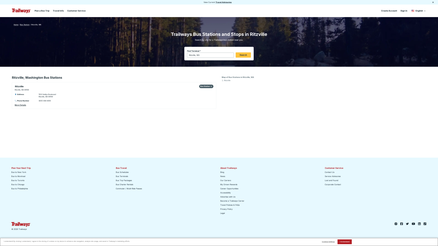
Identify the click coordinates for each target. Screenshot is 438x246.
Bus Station (24, 25)
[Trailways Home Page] (21, 11)
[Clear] (231, 55)
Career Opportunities (229, 188)
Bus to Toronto (18, 180)
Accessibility (225, 193)
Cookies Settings (328, 242)
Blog (222, 172)
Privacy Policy (226, 209)
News (222, 176)
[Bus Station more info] (211, 86)
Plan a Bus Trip (42, 11)
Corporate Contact (333, 184)
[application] (114, 95)
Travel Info (58, 11)
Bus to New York (18, 172)
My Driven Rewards (228, 184)
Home (16, 25)
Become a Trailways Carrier (232, 201)
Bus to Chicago (17, 184)
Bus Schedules (122, 172)
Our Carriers (225, 180)
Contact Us (329, 172)
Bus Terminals (122, 176)
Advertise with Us (227, 197)
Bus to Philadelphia (19, 188)
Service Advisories (333, 176)
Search (243, 55)
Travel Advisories (224, 2)
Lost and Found (331, 180)
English (418, 11)
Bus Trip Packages (124, 180)
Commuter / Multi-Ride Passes (129, 188)
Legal (222, 213)
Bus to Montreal (18, 176)
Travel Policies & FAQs (230, 205)
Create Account (389, 11)
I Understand (345, 242)
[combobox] (210, 55)
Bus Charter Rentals (124, 184)
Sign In (403, 11)
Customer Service (76, 11)
